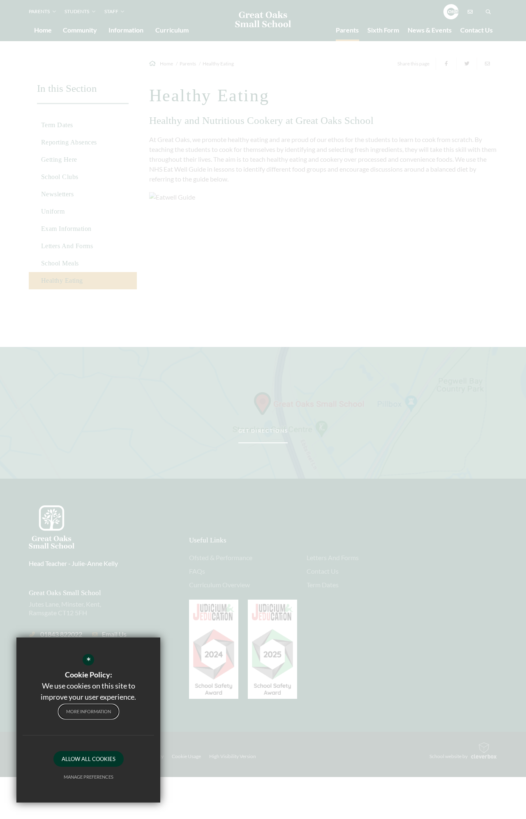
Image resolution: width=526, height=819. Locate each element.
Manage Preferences (88, 776)
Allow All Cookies (88, 759)
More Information (88, 711)
